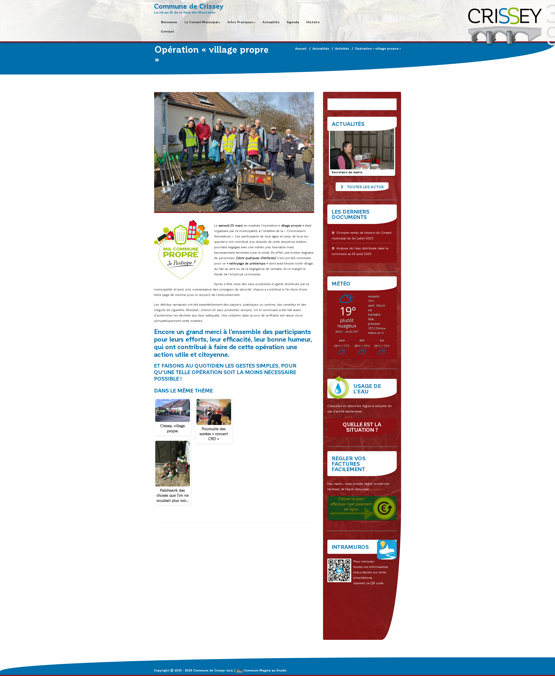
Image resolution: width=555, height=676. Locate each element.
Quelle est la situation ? (362, 427)
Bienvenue (169, 22)
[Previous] (336, 151)
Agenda (293, 22)
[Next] (387, 151)
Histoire (313, 22)
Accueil (301, 48)
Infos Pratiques (240, 22)
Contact (167, 31)
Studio (281, 670)
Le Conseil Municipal (201, 22)
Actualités (271, 22)
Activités (342, 48)
